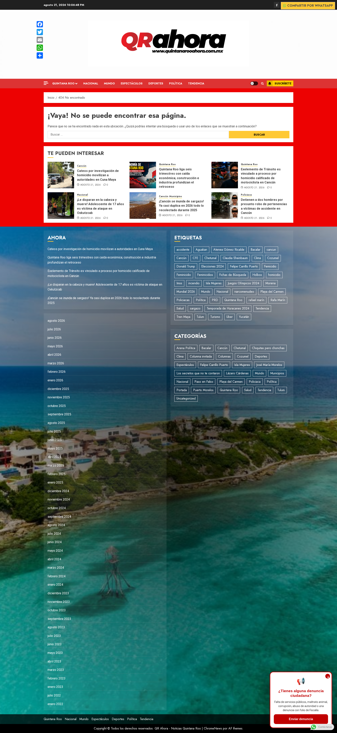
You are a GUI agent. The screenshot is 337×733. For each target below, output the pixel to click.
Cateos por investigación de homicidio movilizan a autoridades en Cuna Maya (98, 175)
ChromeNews (213, 728)
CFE (195, 258)
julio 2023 (54, 636)
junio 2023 (55, 644)
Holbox (257, 275)
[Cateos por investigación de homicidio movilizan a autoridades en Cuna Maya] (61, 175)
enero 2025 (55, 482)
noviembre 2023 (59, 602)
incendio (194, 283)
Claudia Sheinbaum (235, 258)
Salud (180, 308)
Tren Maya (183, 317)
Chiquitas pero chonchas (268, 348)
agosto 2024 (56, 525)
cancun (271, 249)
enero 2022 (55, 704)
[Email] (40, 40)
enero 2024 (55, 584)
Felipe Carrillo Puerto (244, 266)
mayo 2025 (55, 448)
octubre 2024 (57, 508)
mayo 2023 (55, 653)
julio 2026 (54, 329)
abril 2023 (54, 661)
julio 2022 (54, 695)
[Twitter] (40, 32)
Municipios (175, 196)
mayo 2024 (55, 550)
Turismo (215, 317)
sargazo (195, 308)
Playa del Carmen (272, 291)
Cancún (81, 166)
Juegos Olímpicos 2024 (243, 283)
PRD (215, 300)
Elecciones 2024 (212, 266)
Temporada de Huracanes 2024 (228, 308)
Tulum (200, 317)
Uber (229, 317)
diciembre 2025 (58, 389)
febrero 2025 (57, 474)
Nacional (90, 83)
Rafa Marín (277, 300)
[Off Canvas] (46, 83)
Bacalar (255, 249)
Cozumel (273, 258)
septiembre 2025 (59, 414)
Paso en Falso (203, 381)
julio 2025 (54, 431)
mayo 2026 (55, 346)
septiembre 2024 (59, 516)
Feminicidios (205, 275)
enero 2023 (55, 687)
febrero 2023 (57, 678)
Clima (257, 258)
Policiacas (183, 300)
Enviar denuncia (301, 719)
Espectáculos (132, 83)
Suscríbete (283, 83)
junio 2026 (55, 338)
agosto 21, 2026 (90, 185)
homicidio (274, 275)
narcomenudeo (244, 291)
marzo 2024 (56, 567)
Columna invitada (201, 356)
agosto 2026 (56, 321)
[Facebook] (277, 5)
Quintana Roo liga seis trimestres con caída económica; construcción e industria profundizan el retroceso (179, 178)
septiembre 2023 (59, 619)
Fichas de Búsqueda (232, 275)
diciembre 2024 (58, 491)
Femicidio (270, 266)
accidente (182, 249)
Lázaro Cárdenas (237, 373)
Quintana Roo (63, 83)
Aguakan (201, 249)
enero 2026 (55, 380)
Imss (179, 283)
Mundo (109, 83)
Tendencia (196, 83)
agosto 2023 (56, 627)
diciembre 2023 (58, 593)
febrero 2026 (57, 372)
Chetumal (210, 258)
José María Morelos (269, 365)
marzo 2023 (56, 670)
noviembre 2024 (59, 499)
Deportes (155, 83)
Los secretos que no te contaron (198, 373)
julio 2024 (54, 533)
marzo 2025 (56, 465)
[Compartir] (40, 55)
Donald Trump (185, 266)
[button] (262, 83)
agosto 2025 (56, 423)
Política (175, 83)
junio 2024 (55, 542)
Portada (181, 390)
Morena (270, 283)
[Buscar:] (138, 134)
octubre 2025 (57, 406)
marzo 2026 (56, 363)
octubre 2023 (57, 610)
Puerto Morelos (203, 390)
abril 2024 (54, 559)
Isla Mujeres (214, 283)
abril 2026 (54, 355)
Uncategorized (186, 398)
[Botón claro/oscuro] (254, 83)
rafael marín (256, 300)
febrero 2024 (57, 576)
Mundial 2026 (185, 291)
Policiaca (246, 195)
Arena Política (185, 348)
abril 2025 (54, 457)
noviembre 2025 (59, 397)
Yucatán (244, 317)
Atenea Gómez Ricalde (228, 249)
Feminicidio (183, 275)
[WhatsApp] (40, 48)
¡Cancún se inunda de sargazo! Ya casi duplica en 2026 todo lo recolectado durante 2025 (181, 205)
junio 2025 (55, 440)
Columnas (224, 356)
